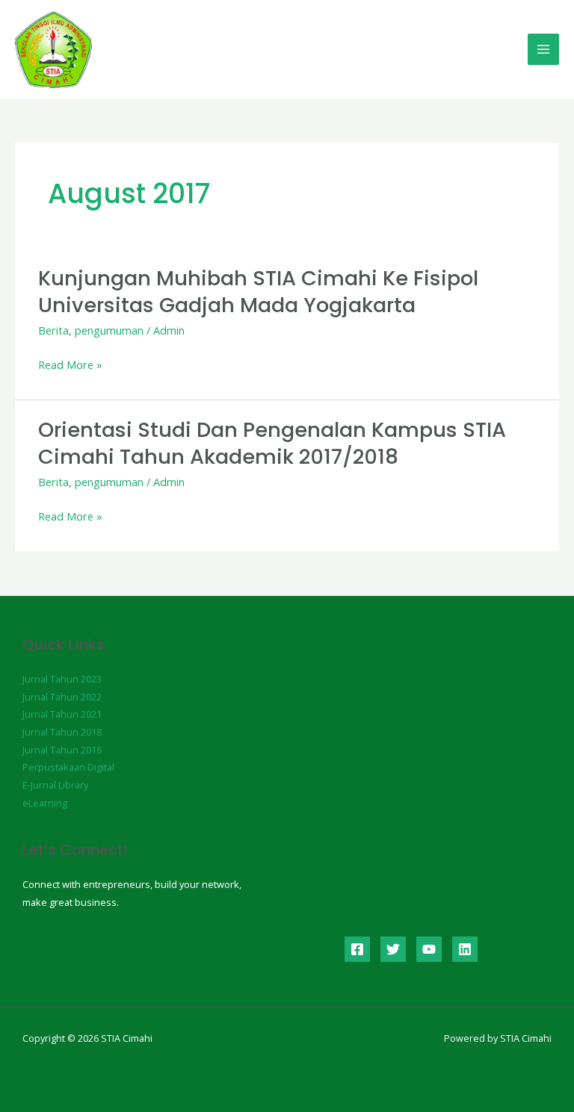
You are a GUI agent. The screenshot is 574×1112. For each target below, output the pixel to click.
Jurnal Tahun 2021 (62, 714)
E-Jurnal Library (55, 785)
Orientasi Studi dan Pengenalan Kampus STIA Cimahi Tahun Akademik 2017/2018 (272, 443)
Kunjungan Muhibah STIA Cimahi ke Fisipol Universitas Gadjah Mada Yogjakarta (258, 292)
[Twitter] (393, 949)
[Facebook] (357, 949)
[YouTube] (429, 949)
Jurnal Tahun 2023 (62, 679)
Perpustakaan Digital (68, 767)
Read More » (70, 365)
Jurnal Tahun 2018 (62, 732)
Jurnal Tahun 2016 (62, 750)
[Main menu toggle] (543, 49)
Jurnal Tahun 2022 (62, 696)
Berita (53, 330)
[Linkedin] (465, 949)
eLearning (44, 803)
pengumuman (109, 330)
